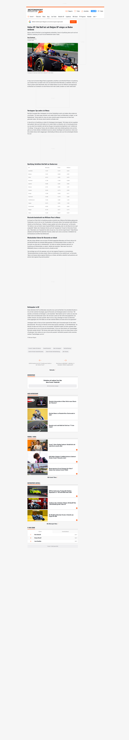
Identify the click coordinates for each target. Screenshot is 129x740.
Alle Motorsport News (52, 524)
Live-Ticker (54, 16)
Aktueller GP (61, 16)
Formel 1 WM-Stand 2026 (52, 546)
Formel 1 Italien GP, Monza (34, 348)
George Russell (37, 538)
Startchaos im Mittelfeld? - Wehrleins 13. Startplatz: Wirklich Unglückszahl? (65, 364)
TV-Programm (82, 16)
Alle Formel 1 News (52, 477)
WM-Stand (75, 16)
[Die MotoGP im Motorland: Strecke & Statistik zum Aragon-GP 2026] (52, 515)
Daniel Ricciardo (47, 348)
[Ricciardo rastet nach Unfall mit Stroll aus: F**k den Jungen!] (52, 426)
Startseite (52, 370)
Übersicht (38, 16)
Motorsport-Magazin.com (35, 11)
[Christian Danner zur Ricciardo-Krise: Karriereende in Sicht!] (52, 414)
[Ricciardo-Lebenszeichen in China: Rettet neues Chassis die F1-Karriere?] (52, 402)
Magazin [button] (70, 11)
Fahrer (40, 531)
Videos (44, 16)
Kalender (89, 16)
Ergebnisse (68, 16)
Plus (93, 11)
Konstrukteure (65, 531)
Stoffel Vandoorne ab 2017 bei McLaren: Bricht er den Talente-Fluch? (40, 364)
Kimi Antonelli (37, 534)
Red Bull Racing (67, 348)
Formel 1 (32, 16)
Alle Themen (65, 351)
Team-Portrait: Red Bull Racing (53, 351)
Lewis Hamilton (37, 541)
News (48, 16)
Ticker (78, 11)
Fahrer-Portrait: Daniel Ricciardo (35, 351)
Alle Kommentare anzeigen (52, 386)
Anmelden (86, 11)
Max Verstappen (57, 348)
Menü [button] (101, 11)
